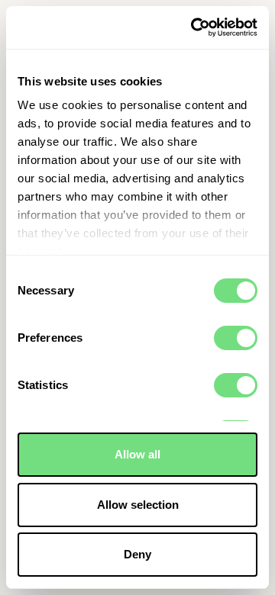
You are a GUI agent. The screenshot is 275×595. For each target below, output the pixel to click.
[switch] (235, 338)
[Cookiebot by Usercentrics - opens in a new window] (194, 27)
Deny (137, 554)
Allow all (137, 454)
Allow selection (138, 504)
